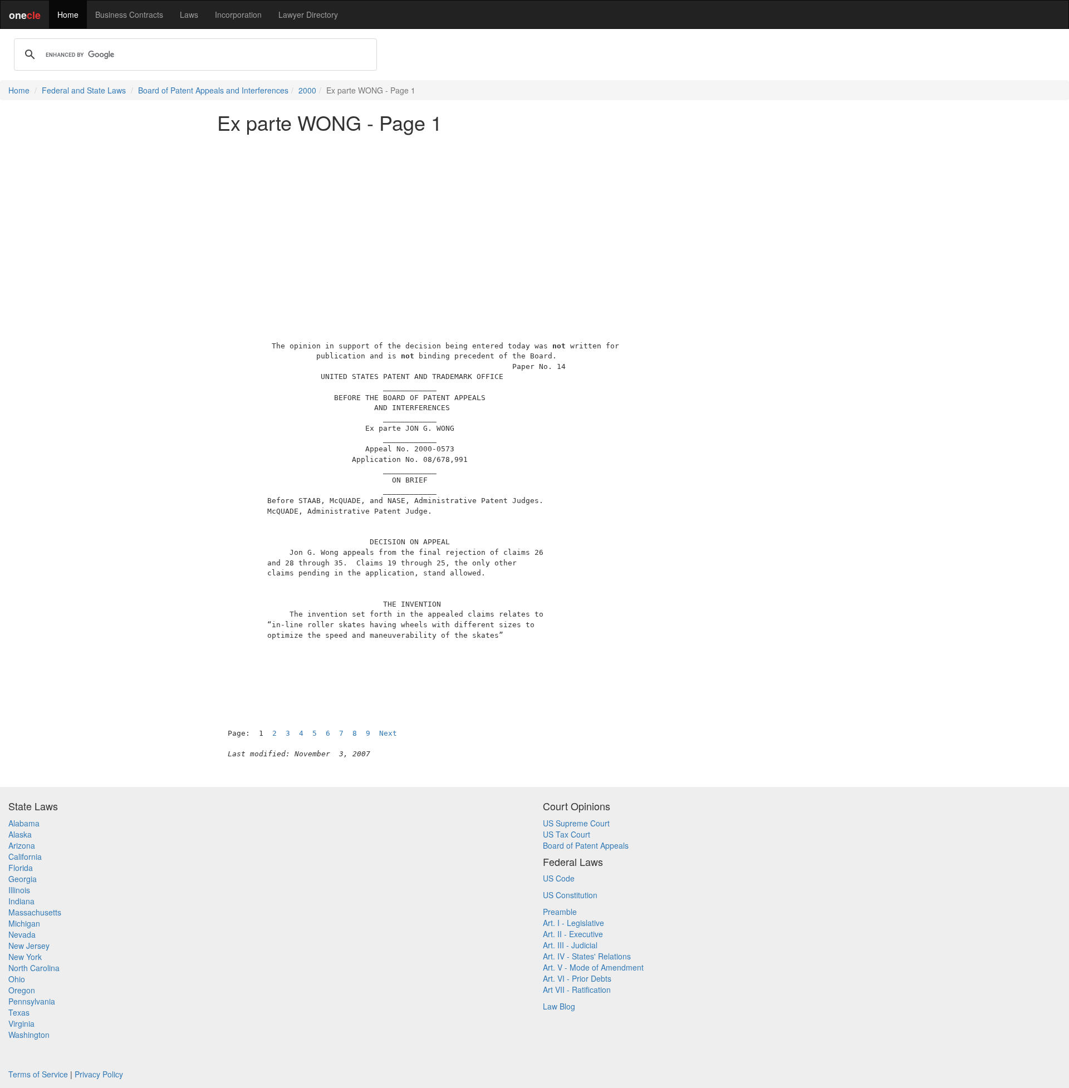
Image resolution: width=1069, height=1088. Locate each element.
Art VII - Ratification (577, 989)
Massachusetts (34, 912)
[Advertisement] (534, 219)
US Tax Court (566, 834)
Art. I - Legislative (573, 922)
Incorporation (238, 14)
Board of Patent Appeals (586, 845)
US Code (559, 878)
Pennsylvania (31, 1001)
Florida (20, 867)
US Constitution (570, 894)
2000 (307, 90)
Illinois (19, 889)
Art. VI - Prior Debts (577, 978)
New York (25, 956)
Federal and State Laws (84, 90)
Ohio (16, 978)
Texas (19, 1012)
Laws (189, 14)
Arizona (21, 845)
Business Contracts (129, 14)
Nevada (22, 934)
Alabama (24, 823)
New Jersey (29, 945)
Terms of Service (38, 1074)
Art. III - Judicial (570, 945)
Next (388, 733)
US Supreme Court (576, 823)
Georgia (22, 878)
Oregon (21, 990)
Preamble (560, 911)
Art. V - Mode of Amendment (593, 967)
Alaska (20, 834)
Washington (29, 1034)
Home (68, 14)
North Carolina (34, 967)
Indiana (21, 901)
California (25, 856)
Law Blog (559, 1006)
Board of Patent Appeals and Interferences (213, 90)
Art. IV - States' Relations (587, 956)
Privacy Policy (99, 1074)
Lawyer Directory (308, 14)
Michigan (24, 923)
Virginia (21, 1023)
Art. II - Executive (573, 933)
